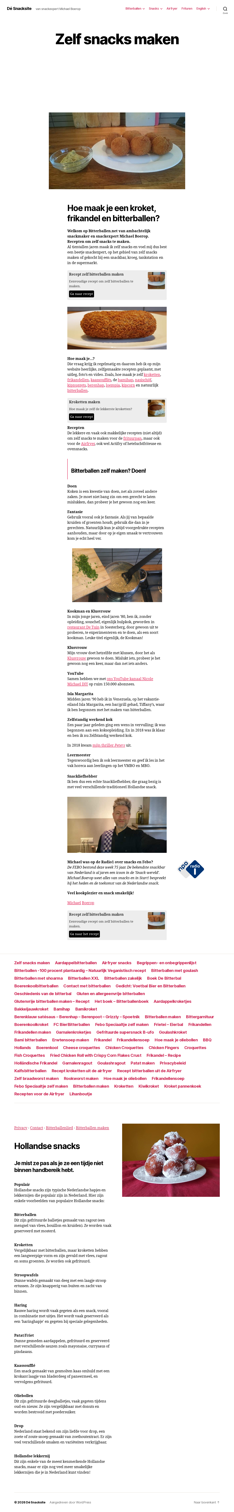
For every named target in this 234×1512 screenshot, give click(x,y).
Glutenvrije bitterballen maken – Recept (51, 1001)
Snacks (154, 8)
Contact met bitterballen (86, 985)
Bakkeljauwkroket (31, 1009)
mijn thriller (109, 745)
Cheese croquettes (81, 1047)
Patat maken (143, 1063)
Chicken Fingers (164, 1047)
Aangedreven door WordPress (70, 1502)
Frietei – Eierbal (168, 1024)
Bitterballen (133, 8)
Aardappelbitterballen (76, 962)
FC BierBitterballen (71, 1024)
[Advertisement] (117, 87)
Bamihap (61, 1009)
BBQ (207, 1039)
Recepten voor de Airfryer (39, 1093)
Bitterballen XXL (83, 978)
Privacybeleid (173, 1063)
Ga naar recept (81, 294)
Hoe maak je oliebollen (176, 1039)
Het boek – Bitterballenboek (122, 1001)
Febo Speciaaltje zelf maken (122, 1024)
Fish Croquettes (29, 1055)
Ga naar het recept (84, 934)
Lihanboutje (80, 1093)
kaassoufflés (101, 380)
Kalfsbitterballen (30, 1070)
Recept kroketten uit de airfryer (82, 1070)
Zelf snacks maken (32, 962)
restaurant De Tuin (83, 627)
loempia (113, 385)
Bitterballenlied (59, 1128)
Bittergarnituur (200, 1016)
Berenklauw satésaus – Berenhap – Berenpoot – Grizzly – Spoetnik (77, 1016)
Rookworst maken (81, 1078)
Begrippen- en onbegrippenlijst (166, 962)
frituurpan (132, 438)
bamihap (125, 380)
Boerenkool (47, 1047)
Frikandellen (199, 1024)
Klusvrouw (76, 658)
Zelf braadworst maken (36, 1078)
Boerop (88, 903)
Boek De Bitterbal (164, 978)
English (201, 8)
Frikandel (103, 1039)
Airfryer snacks (117, 962)
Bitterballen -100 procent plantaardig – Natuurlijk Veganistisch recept (80, 970)
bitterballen (77, 390)
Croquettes (195, 1047)
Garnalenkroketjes (73, 1032)
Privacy (20, 1128)
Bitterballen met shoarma (38, 978)
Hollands (22, 1047)
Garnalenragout (77, 1063)
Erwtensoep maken (70, 1039)
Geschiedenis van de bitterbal (42, 993)
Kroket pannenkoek (182, 1086)
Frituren (187, 8)
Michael (74, 903)
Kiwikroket (148, 1086)
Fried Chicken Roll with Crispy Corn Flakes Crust (95, 1055)
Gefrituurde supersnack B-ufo (125, 1032)
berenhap (96, 385)
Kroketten (123, 1086)
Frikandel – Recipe (163, 1055)
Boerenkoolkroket (31, 1024)
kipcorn (128, 385)
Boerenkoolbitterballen (36, 985)
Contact (36, 1128)
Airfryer (172, 8)
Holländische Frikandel (35, 1063)
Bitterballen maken (163, 1016)
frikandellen (78, 380)
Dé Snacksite (19, 9)
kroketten (152, 374)
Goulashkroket (173, 1032)
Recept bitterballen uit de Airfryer (149, 1070)
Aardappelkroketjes (172, 1001)
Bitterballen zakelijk (123, 978)
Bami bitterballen (30, 1039)
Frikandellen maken (32, 1032)
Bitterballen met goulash (174, 970)
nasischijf (143, 380)
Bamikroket (86, 1009)
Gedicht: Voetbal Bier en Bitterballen (150, 985)
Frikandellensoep (133, 1039)
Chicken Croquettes (124, 1047)
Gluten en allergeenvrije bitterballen (111, 993)
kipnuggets (76, 385)
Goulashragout (111, 1063)
